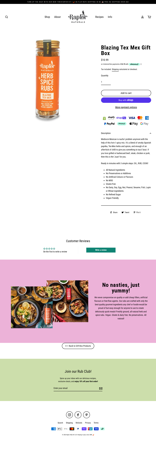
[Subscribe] (100, 388)
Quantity (104, 75)
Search (60, 423)
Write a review (101, 250)
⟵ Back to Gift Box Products (78, 346)
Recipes (99, 16)
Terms (96, 423)
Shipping (115, 69)
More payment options (126, 107)
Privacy (88, 423)
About (57, 16)
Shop (47, 16)
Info (110, 16)
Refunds (79, 423)
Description (106, 133)
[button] (49, 431)
